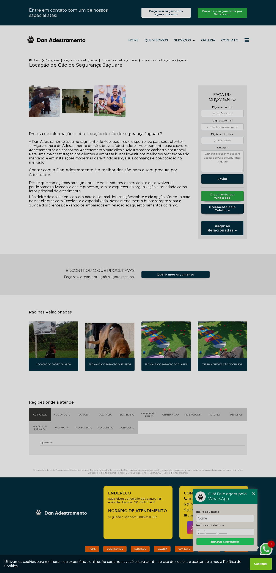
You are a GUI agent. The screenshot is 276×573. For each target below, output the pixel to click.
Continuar (260, 563)
